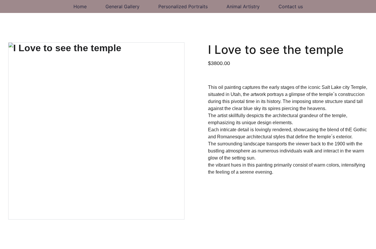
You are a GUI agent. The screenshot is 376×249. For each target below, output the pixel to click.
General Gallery (122, 6)
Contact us (290, 6)
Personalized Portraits (183, 6)
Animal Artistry (243, 6)
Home (80, 6)
